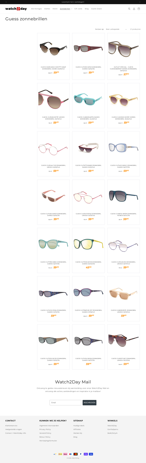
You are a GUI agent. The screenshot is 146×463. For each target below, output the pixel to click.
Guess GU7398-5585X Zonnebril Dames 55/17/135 (53, 263)
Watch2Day (112, 426)
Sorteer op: (99, 29)
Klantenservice (11, 426)
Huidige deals (78, 426)
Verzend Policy (45, 433)
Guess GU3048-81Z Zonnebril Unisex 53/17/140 (123, 263)
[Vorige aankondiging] (6, 2)
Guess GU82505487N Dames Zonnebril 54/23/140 (88, 118)
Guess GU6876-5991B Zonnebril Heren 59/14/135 (124, 214)
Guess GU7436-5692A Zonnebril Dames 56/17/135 (88, 359)
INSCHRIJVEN (89, 403)
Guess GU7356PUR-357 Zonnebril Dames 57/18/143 (88, 311)
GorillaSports (113, 429)
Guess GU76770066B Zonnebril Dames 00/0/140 (88, 166)
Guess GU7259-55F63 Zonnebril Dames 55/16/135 (88, 68)
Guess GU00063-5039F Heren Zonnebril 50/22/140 (123, 118)
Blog (75, 437)
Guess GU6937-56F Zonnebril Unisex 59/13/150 (123, 359)
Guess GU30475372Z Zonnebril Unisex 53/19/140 (88, 214)
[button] (66, 9)
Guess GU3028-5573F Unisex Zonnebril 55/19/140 (53, 118)
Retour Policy (44, 437)
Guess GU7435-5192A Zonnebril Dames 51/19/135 (53, 311)
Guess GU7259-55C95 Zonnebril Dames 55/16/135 (53, 359)
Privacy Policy (45, 429)
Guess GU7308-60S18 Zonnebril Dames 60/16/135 (88, 263)
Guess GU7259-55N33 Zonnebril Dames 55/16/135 (53, 214)
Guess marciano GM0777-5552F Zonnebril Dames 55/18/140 (53, 68)
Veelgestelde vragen (13, 429)
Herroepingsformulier (48, 441)
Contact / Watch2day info (15, 433)
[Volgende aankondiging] (140, 2)
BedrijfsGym (113, 433)
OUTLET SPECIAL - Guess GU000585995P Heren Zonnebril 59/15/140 (123, 68)
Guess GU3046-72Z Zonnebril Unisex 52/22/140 (53, 166)
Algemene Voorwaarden (49, 426)
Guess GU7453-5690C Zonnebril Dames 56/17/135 (123, 166)
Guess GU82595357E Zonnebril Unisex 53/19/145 (123, 311)
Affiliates (77, 429)
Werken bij (77, 433)
